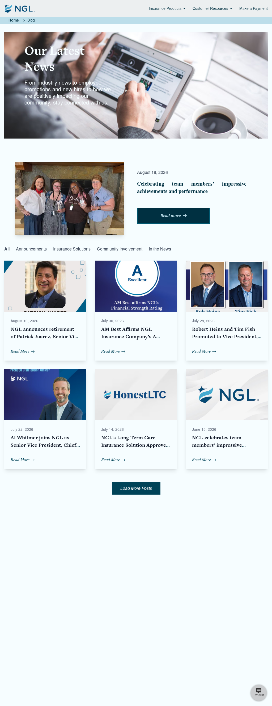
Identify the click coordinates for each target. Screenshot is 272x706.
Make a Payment (253, 8)
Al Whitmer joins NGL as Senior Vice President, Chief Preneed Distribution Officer (44, 445)
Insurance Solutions (72, 249)
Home (13, 20)
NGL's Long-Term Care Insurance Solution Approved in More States (135, 445)
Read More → (23, 351)
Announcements (31, 249)
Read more (170, 215)
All (7, 249)
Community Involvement (119, 249)
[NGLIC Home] (19, 8)
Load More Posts (136, 488)
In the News (160, 249)
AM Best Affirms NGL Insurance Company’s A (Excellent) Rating (128, 336)
